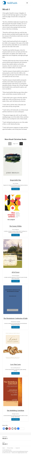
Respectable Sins (15, 180)
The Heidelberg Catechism (15, 410)
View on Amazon (15, 188)
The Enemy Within (15, 226)
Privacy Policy (10, 448)
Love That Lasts (15, 364)
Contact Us (18, 448)
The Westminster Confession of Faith (15, 318)
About (3, 448)
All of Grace (15, 272)
